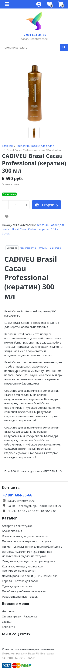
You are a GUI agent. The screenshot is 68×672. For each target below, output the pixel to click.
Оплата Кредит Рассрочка (19, 616)
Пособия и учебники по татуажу (24, 591)
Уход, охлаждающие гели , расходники (28, 561)
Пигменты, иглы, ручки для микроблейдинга (32, 546)
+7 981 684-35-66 (34, 35)
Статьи (7, 621)
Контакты (8, 627)
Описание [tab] (12, 247)
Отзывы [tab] (43, 247)
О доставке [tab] (55, 247)
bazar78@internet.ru (34, 39)
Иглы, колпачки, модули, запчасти (25, 536)
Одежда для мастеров (17, 586)
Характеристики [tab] (28, 247)
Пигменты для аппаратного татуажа (26, 541)
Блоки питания (12, 531)
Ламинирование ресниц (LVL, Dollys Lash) (30, 576)
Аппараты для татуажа (17, 526)
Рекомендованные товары (20, 596)
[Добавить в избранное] (7, 216)
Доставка (8, 611)
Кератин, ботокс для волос (20, 581)
